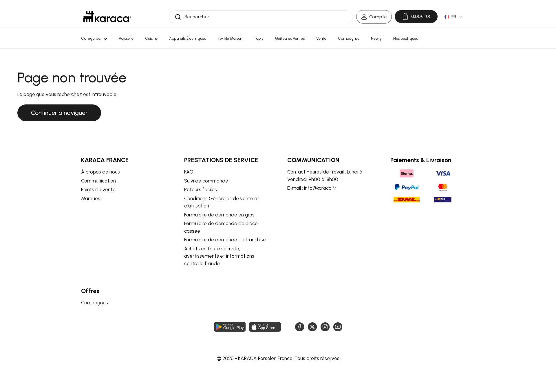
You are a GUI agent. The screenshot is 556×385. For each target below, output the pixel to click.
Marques (90, 198)
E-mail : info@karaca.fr (311, 188)
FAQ (188, 172)
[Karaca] (107, 17)
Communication (98, 181)
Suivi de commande (206, 181)
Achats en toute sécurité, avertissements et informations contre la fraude (219, 256)
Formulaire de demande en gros (219, 215)
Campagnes (94, 303)
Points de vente (98, 189)
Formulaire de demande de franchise (225, 240)
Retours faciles (200, 189)
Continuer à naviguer (59, 112)
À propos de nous (100, 172)
